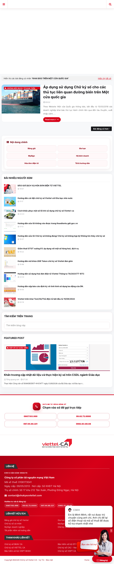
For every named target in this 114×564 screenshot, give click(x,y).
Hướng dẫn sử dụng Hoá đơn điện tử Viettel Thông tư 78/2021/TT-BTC (51, 274)
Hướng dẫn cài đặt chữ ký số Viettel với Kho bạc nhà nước (45, 198)
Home (86, 560)
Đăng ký (104, 560)
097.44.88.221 (30, 424)
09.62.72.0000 (83, 416)
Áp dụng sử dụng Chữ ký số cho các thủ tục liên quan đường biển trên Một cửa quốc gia (76, 92)
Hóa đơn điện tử (31, 163)
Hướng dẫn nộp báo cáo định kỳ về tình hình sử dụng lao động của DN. (51, 286)
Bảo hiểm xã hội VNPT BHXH (17, 551)
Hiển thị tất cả (104, 78)
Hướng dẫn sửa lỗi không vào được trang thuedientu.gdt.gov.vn (48, 223)
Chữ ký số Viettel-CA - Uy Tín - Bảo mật (57, 3)
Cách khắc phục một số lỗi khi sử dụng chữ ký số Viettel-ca (46, 211)
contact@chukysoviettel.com (25, 495)
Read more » (50, 119)
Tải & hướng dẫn (82, 163)
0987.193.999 (30, 416)
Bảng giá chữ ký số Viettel (16, 520)
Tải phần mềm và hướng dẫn (17, 530)
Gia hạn (82, 148)
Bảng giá (31, 148)
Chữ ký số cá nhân (13, 523)
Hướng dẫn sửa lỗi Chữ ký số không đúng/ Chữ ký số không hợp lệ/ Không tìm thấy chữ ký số (61, 236)
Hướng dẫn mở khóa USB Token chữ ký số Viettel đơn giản (45, 261)
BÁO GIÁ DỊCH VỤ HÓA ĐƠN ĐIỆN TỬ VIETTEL (39, 185)
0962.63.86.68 (83, 424)
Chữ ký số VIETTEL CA (14, 547)
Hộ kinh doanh (82, 156)
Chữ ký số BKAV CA (13, 544)
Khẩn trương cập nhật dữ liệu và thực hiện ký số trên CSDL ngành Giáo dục (52, 374)
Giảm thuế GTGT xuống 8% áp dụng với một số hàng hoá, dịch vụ (48, 248)
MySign (31, 156)
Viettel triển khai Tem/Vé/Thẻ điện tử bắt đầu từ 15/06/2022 (46, 299)
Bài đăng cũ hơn (100, 129)
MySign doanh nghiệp (14, 527)
